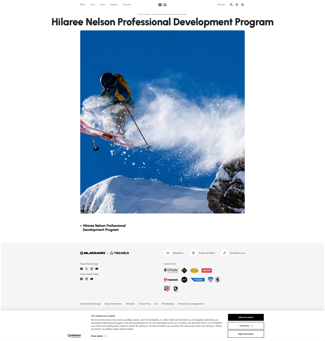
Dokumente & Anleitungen (90, 304)
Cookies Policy (144, 304)
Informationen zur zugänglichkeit (191, 304)
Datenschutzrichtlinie (113, 304)
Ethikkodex (130, 304)
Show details (97, 336)
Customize (244, 325)
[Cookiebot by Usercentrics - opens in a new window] (74, 336)
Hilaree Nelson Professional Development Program (170, 14)
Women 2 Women (145, 14)
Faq (156, 304)
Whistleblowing (168, 304)
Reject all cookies (246, 334)
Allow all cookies (245, 317)
